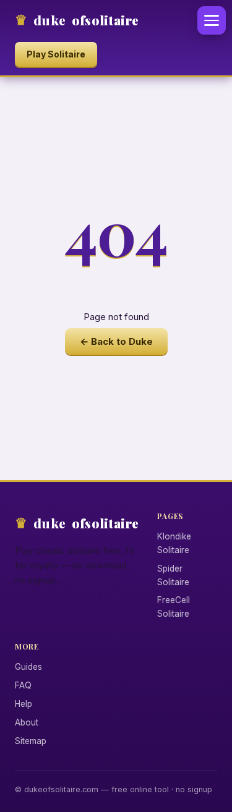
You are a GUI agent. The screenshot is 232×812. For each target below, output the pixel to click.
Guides (28, 667)
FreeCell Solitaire (173, 607)
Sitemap (30, 741)
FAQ (23, 685)
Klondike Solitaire (174, 543)
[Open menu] (211, 20)
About (26, 722)
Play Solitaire (56, 54)
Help (23, 704)
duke (86, 19)
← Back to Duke (116, 341)
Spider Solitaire (173, 575)
